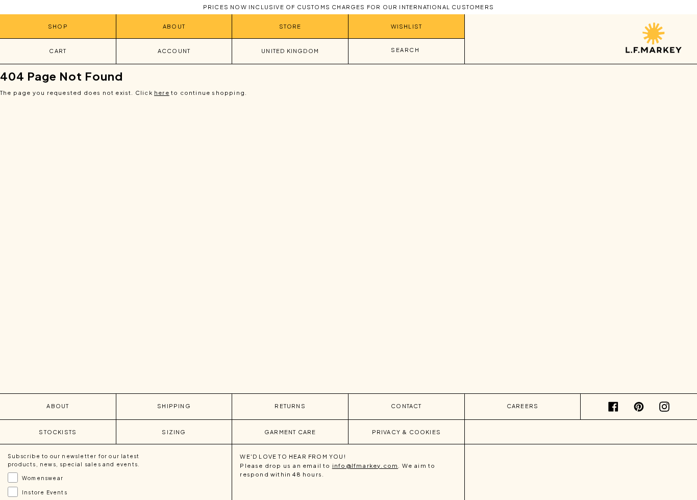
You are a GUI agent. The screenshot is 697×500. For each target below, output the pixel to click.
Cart (57, 50)
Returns (290, 406)
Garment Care (290, 432)
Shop (58, 26)
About (174, 26)
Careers (522, 406)
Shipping (174, 406)
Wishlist (406, 26)
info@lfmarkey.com (365, 465)
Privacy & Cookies (406, 432)
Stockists (58, 432)
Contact (406, 406)
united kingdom (290, 50)
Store (290, 26)
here (161, 92)
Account (174, 50)
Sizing (174, 432)
